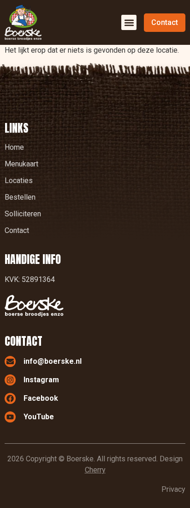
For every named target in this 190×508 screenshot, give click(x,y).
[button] (129, 22)
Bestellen (20, 197)
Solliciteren (23, 213)
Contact (17, 230)
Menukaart (21, 163)
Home (14, 147)
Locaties (19, 180)
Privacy (173, 489)
